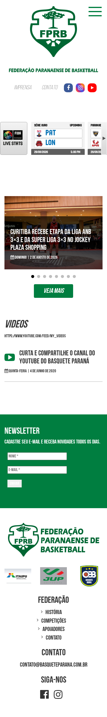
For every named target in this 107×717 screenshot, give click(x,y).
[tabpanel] (53, 233)
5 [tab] (56, 277)
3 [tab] (45, 277)
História (53, 612)
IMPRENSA (23, 88)
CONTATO (49, 88)
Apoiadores (53, 629)
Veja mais (53, 291)
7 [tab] (68, 277)
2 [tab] (39, 277)
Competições (53, 620)
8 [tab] (74, 277)
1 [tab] (33, 277)
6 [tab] (62, 277)
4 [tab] (51, 277)
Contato (54, 637)
